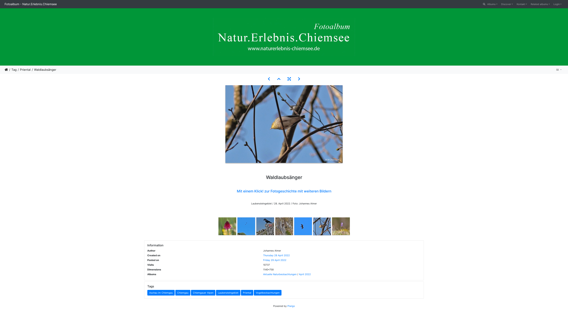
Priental (25, 69)
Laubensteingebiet (228, 292)
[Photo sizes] (558, 70)
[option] (227, 226)
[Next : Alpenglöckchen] (299, 79)
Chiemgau (182, 292)
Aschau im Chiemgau (161, 292)
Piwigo (291, 306)
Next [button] (352, 227)
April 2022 (305, 274)
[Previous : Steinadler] (269, 79)
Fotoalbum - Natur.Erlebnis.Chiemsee (31, 4)
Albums (491, 4)
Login (557, 4)
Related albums (539, 4)
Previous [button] (215, 227)
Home (6, 69)
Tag (14, 69)
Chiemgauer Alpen (203, 292)
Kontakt (521, 4)
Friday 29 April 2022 (274, 260)
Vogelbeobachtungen (268, 292)
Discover (506, 4)
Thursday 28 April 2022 (276, 255)
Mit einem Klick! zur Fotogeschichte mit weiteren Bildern (284, 191)
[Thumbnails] (279, 79)
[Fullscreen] (289, 79)
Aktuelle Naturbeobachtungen (280, 274)
